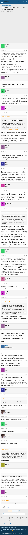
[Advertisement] (14, 27)
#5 (26, 151)
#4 (26, 112)
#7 (26, 190)
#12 (26, 331)
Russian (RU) (13, 527)
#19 (26, 470)
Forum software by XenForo (12, 533)
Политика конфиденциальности (18, 529)
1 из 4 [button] (9, 511)
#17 (26, 428)
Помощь (3, 530)
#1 (26, 50)
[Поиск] (26, 1)
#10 (26, 283)
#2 (26, 82)
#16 (26, 416)
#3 (26, 95)
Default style (5, 527)
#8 (26, 208)
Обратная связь (5, 529)
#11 (26, 297)
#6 (26, 168)
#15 (26, 395)
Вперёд (15, 511)
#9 (26, 255)
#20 (26, 496)
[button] (1, 2)
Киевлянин (8, 411)
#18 (26, 440)
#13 (26, 351)
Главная (8, 530)
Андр (6, 345)
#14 (26, 374)
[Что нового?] (23, 1)
